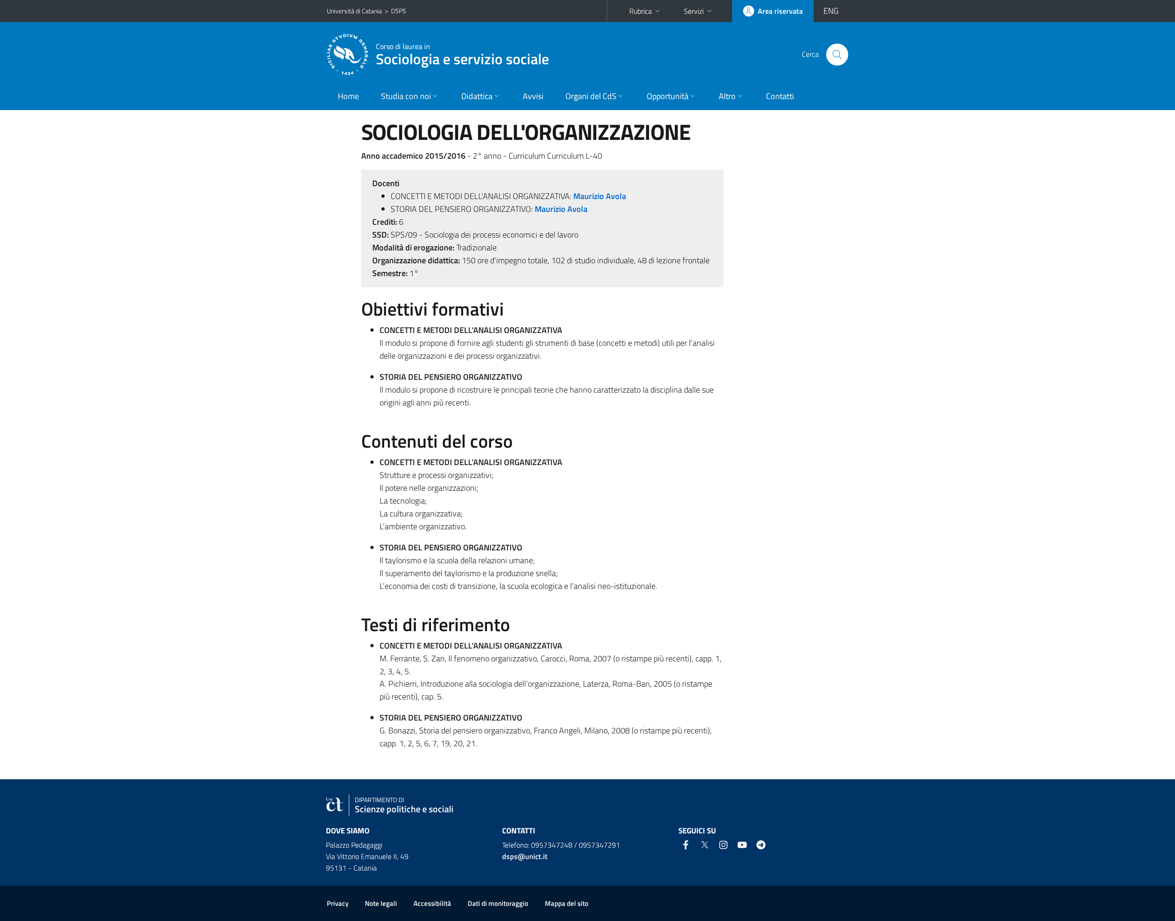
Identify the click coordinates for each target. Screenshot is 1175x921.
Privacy (337, 903)
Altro (727, 96)
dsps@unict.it (525, 856)
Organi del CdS (590, 96)
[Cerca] (837, 55)
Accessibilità (432, 903)
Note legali (381, 903)
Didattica (476, 96)
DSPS (398, 11)
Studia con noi (406, 96)
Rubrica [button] (640, 11)
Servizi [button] (694, 11)
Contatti (780, 96)
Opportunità (667, 96)
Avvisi (533, 96)
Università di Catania (354, 11)
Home (348, 96)
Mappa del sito (566, 903)
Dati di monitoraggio (498, 903)
